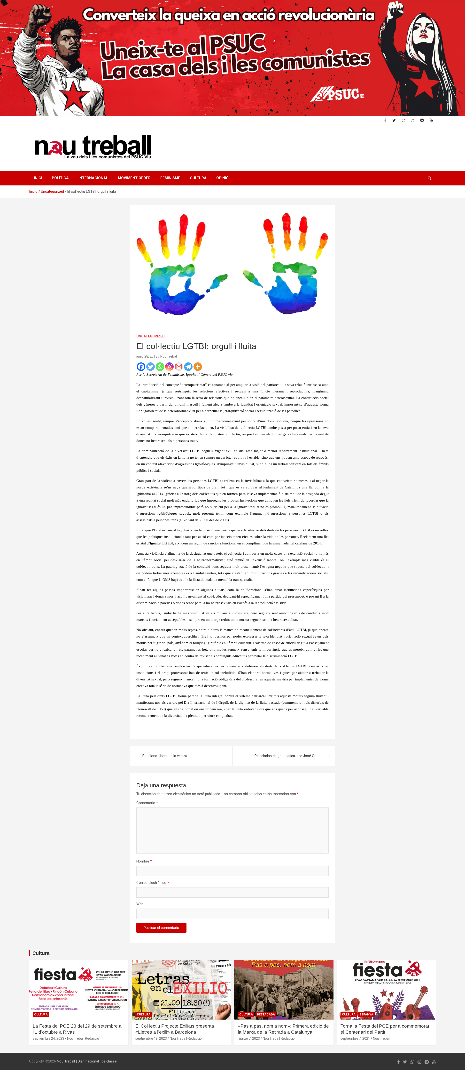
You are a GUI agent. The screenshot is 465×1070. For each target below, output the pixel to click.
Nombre (144, 861)
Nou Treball (169, 356)
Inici (38, 178)
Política (60, 178)
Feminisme (170, 178)
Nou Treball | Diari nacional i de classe (87, 1061)
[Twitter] (150, 366)
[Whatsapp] (160, 366)
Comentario (147, 803)
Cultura (198, 178)
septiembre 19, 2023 (151, 1038)
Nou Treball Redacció (83, 1038)
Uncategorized (150, 336)
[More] (198, 366)
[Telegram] (188, 366)
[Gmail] (179, 366)
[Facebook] (141, 366)
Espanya (366, 1014)
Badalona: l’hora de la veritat (164, 756)
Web (139, 904)
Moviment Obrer (134, 178)
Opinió (222, 178)
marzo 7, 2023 (249, 1038)
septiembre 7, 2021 (355, 1038)
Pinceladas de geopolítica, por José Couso (289, 756)
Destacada (266, 1014)
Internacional (93, 178)
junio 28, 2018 (146, 356)
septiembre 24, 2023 (48, 1038)
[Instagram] (169, 366)
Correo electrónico (152, 882)
